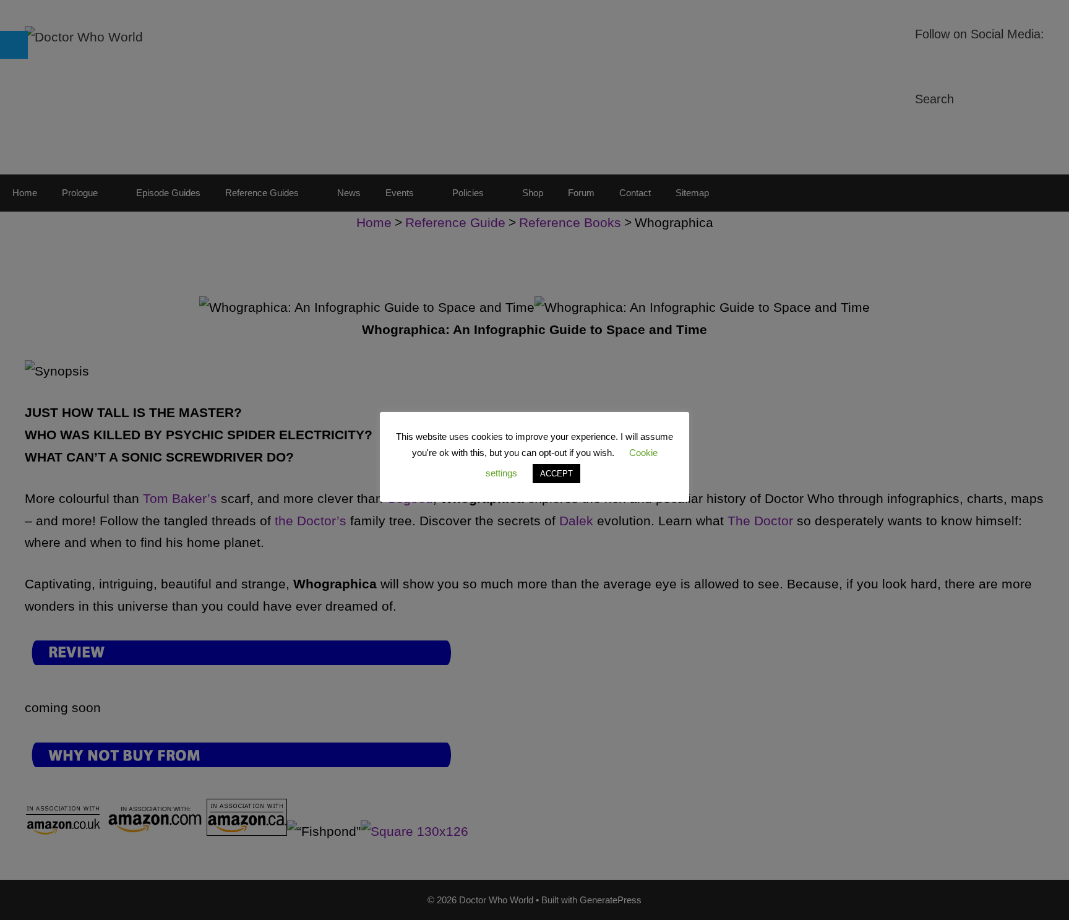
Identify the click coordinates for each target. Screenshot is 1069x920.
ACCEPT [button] (556, 473)
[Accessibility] (14, 45)
